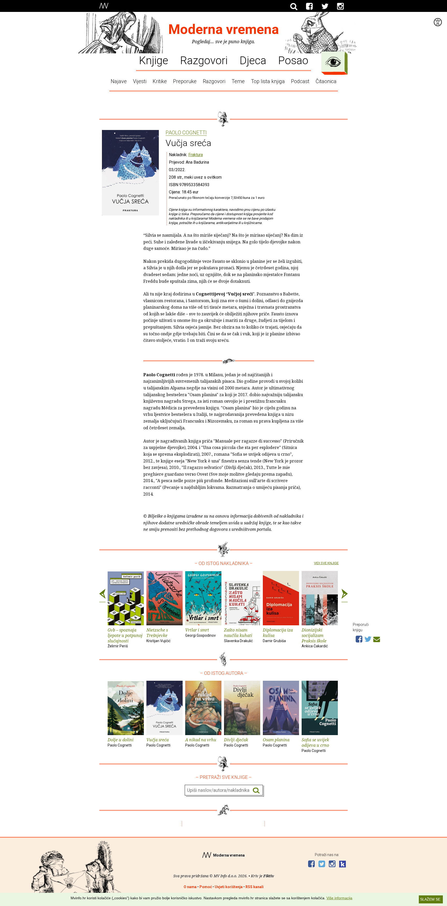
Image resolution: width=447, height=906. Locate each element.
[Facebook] (309, 6)
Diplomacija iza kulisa (278, 635)
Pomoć (205, 887)
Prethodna (102, 596)
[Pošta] (376, 638)
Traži (256, 790)
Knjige (153, 60)
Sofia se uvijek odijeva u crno (315, 745)
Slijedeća (344, 596)
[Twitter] (324, 6)
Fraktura (195, 154)
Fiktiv (268, 875)
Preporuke (185, 81)
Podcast (300, 81)
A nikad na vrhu (200, 742)
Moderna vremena (223, 29)
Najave (119, 81)
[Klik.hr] (342, 864)
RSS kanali (254, 887)
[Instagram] (340, 6)
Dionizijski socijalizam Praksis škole (315, 637)
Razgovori (204, 60)
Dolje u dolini (120, 742)
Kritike (160, 81)
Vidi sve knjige (326, 563)
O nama (190, 887)
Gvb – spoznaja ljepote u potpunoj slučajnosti (125, 637)
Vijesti (139, 81)
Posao (293, 60)
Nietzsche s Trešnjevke (158, 635)
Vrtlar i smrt (200, 632)
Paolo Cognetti (186, 133)
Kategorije (333, 62)
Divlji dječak (236, 742)
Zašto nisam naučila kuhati (238, 635)
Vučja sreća (158, 742)
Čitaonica (326, 81)
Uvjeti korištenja (229, 887)
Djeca (253, 60)
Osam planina (276, 742)
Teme (238, 81)
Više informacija (339, 898)
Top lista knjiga (268, 81)
